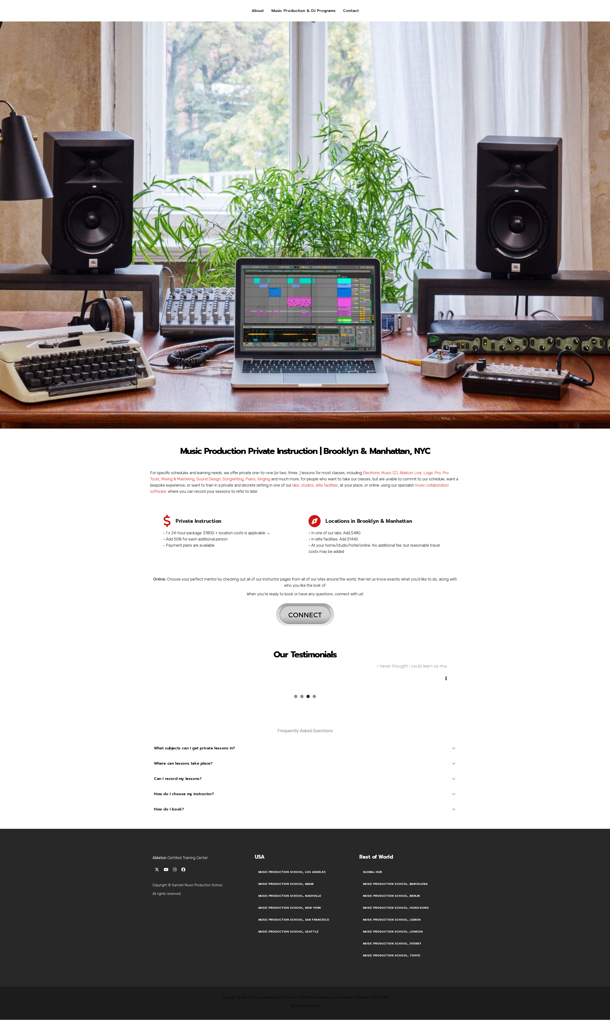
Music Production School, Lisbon (392, 916)
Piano (250, 479)
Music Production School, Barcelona (395, 880)
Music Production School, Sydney (392, 940)
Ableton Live (411, 472)
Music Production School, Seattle (288, 928)
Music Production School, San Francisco (293, 916)
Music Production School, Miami (285, 880)
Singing (263, 479)
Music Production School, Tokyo (391, 951)
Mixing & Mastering (177, 479)
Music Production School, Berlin (391, 892)
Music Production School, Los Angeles (292, 868)
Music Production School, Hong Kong (395, 904)
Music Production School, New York (289, 904)
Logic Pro (432, 472)
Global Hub (372, 868)
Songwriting (233, 479)
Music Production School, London (393, 928)
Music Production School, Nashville (289, 892)
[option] (305, 670)
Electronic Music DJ (380, 472)
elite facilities (327, 485)
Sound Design (208, 479)
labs (295, 485)
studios (307, 485)
